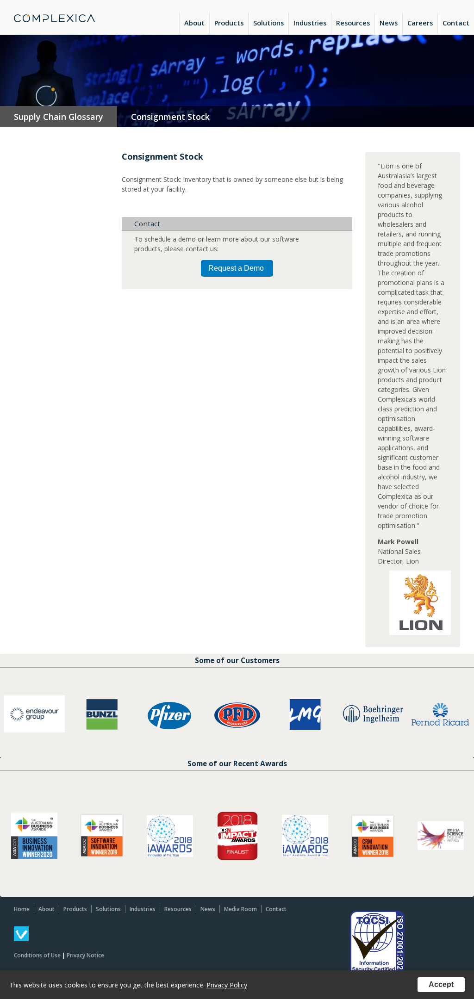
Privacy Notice (85, 955)
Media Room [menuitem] (240, 909)
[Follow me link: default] (21, 938)
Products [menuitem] (228, 23)
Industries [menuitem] (309, 23)
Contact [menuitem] (456, 23)
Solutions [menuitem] (268, 23)
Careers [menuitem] (420, 23)
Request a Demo (236, 268)
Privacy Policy (226, 984)
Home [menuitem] (22, 909)
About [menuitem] (194, 23)
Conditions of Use (37, 955)
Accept (441, 984)
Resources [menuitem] (353, 23)
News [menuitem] (389, 23)
